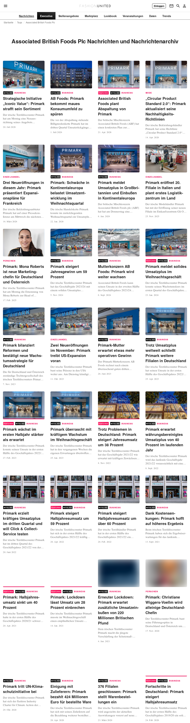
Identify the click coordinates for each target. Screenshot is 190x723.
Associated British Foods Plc (40, 22)
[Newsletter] (171, 6)
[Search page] (178, 6)
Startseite (8, 22)
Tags (19, 22)
